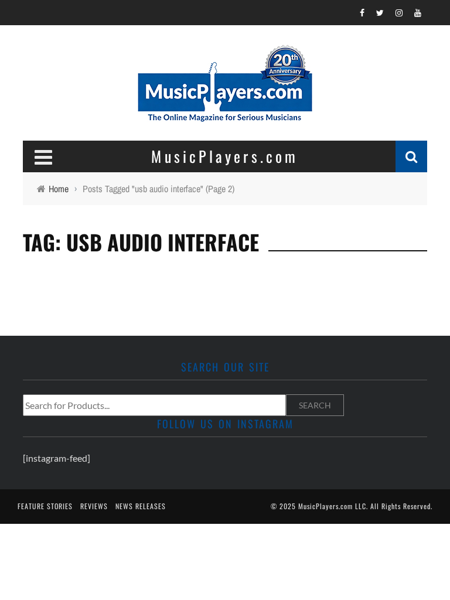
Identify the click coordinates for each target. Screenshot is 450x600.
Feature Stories (45, 506)
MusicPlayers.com (325, 506)
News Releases (140, 506)
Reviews (94, 506)
